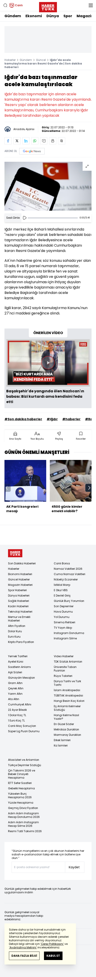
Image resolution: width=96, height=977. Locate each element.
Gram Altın (15, 683)
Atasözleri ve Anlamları (23, 760)
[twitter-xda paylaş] (17, 140)
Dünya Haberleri (18, 595)
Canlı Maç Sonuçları (22, 726)
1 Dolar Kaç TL (17, 715)
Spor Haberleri (17, 590)
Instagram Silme (65, 638)
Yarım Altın (15, 694)
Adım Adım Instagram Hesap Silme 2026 (23, 824)
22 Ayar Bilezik (17, 710)
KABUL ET (53, 956)
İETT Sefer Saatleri (20, 783)
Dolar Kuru (15, 631)
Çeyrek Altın (15, 688)
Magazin (85, 16)
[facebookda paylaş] (8, 140)
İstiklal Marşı (62, 585)
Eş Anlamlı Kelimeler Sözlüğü (67, 708)
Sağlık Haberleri (18, 601)
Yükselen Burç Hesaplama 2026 (20, 795)
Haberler (10, 60)
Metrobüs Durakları (66, 729)
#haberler (71, 419)
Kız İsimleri (61, 745)
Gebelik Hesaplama (21, 788)
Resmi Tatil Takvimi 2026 (25, 831)
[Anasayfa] (15, 553)
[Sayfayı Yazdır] (52, 140)
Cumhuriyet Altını (19, 704)
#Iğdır (52, 419)
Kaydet (74, 867)
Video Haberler (63, 656)
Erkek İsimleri (62, 740)
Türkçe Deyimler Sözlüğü (24, 765)
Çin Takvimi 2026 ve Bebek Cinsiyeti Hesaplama (21, 774)
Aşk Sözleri (15, 672)
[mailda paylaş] (43, 140)
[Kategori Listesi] (90, 5)
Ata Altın (13, 699)
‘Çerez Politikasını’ (52, 944)
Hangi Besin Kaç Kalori (69, 701)
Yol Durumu (61, 617)
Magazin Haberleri (20, 585)
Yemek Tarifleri (17, 656)
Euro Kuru (14, 636)
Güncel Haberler (19, 579)
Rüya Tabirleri (63, 676)
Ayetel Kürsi (15, 661)
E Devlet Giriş (62, 595)
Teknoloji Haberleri (20, 611)
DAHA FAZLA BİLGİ (24, 956)
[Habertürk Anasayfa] (48, 6)
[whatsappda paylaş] (34, 140)
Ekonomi (33, 16)
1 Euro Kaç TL (16, 720)
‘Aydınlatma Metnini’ (23, 947)
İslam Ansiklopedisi (67, 690)
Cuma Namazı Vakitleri (69, 574)
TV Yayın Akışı (63, 628)
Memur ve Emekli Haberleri (19, 618)
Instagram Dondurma (69, 633)
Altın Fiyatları (16, 626)
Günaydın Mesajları (21, 678)
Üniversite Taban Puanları (65, 668)
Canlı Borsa (62, 563)
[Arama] (5, 5)
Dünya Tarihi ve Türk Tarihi (67, 683)
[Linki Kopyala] (61, 140)
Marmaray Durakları (67, 735)
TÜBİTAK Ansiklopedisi (68, 695)
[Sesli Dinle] (24, 217)
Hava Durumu (63, 611)
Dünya (52, 16)
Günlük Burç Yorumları (69, 601)
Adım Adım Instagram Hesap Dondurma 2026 (24, 815)
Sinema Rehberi (64, 622)
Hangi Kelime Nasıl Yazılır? (66, 717)
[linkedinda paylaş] (25, 140)
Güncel (41, 60)
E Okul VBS (61, 590)
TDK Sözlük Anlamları (68, 661)
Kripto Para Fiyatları (21, 642)
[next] (89, 488)
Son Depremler (63, 606)
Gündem (12, 16)
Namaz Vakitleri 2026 (68, 569)
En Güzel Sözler (64, 724)
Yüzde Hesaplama (20, 802)
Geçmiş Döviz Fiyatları (23, 808)
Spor (67, 16)
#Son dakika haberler (23, 419)
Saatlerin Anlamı (19, 667)
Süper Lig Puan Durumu (24, 731)
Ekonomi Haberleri (20, 574)
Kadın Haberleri (18, 606)
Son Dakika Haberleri (22, 563)
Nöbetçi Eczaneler (66, 579)
